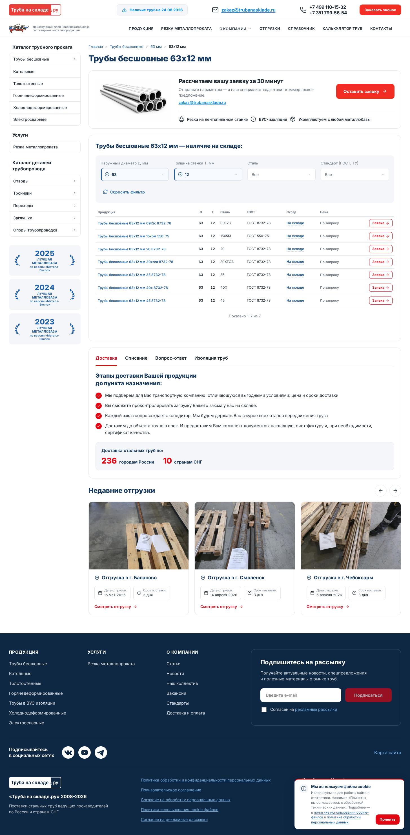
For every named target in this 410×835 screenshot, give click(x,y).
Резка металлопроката (186, 28)
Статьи (174, 663)
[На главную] (35, 10)
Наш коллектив (182, 683)
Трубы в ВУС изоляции (32, 703)
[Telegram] (101, 752)
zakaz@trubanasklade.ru (248, 10)
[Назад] (381, 490)
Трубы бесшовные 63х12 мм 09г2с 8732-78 (134, 223)
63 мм (156, 46)
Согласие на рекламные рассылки (174, 819)
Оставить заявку (361, 91)
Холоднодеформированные (37, 713)
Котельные (20, 673)
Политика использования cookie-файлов (179, 809)
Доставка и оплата (186, 713)
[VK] (68, 752)
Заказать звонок (380, 10)
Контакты (381, 28)
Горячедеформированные (36, 693)
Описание (136, 358)
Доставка (106, 358)
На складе (295, 223)
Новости (175, 673)
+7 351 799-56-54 (328, 12)
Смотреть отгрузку (112, 606)
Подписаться (368, 695)
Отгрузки (270, 28)
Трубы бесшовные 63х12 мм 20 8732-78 (132, 249)
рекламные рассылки (316, 709)
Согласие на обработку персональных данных (186, 799)
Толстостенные (25, 683)
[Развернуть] (74, 59)
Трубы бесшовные (126, 46)
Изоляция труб (211, 358)
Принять (388, 819)
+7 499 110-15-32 (327, 7)
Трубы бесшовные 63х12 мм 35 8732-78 (132, 275)
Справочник (301, 28)
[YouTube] (84, 752)
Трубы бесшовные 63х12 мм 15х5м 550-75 (133, 236)
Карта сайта (387, 752)
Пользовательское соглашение (171, 789)
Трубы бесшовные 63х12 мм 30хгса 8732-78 (135, 262)
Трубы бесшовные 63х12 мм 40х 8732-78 (133, 288)
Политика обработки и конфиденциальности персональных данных (206, 780)
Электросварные (26, 722)
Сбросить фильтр (127, 192)
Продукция (141, 28)
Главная (95, 46)
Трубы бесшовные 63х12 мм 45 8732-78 (132, 301)
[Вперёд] (395, 490)
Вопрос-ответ (171, 358)
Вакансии (176, 693)
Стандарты (178, 703)
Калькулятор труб (342, 28)
